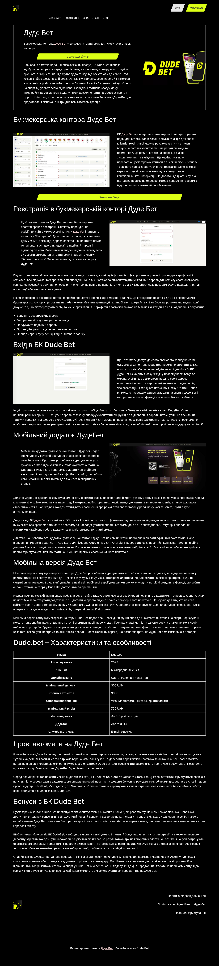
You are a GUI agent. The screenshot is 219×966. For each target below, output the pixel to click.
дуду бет (78, 231)
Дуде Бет (60, 43)
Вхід (178, 7)
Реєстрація (196, 7)
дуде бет (40, 520)
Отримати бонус (78, 56)
